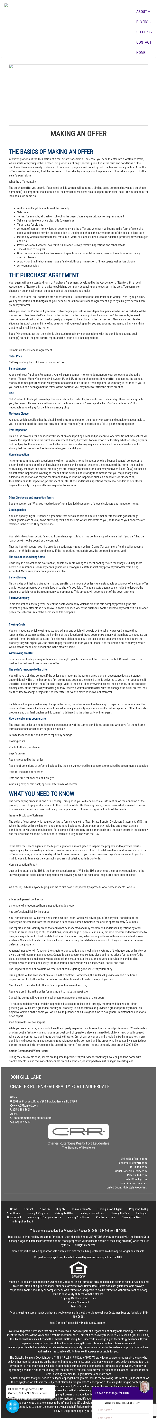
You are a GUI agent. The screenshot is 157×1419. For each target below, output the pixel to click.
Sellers (143, 32)
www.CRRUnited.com (25, 1105)
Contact (143, 42)
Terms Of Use (78, 1306)
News (43, 1209)
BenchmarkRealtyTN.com (132, 1163)
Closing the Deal (120, 1213)
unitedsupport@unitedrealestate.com (30, 1347)
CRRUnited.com (138, 1167)
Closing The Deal (131, 1217)
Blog (59, 1209)
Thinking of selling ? (21, 1221)
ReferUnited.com (137, 1175)
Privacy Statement (78, 1302)
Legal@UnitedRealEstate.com (94, 1374)
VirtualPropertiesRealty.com (130, 1171)
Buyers (142, 21)
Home (141, 52)
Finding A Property (37, 1213)
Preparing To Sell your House (44, 1217)
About (142, 11)
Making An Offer (64, 1213)
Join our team (80, 1209)
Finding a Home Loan (92, 1213)
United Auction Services (133, 1183)
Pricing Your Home (78, 1217)
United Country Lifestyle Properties (127, 1187)
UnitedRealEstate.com (134, 1158)
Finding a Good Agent (110, 1209)
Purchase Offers (105, 1217)
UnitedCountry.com (136, 1179)
